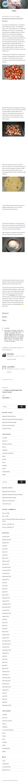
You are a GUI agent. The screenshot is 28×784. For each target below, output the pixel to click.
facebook (12, 295)
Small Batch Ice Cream (11, 338)
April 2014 (5, 592)
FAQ (8, 513)
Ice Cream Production (7, 453)
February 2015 (6, 561)
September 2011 (6, 687)
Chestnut (20, 330)
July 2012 (4, 656)
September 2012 (6, 650)
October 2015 (5, 536)
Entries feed (5, 764)
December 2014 (6, 567)
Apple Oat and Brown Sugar (9, 422)
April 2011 (4, 702)
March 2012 (5, 668)
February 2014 (6, 598)
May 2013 (4, 625)
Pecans (4, 459)
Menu (14, 10)
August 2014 (5, 579)
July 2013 (4, 619)
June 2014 (5, 585)
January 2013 (5, 638)
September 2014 (6, 576)
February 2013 (6, 634)
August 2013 (5, 616)
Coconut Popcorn (6, 428)
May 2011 (4, 699)
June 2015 (5, 549)
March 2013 (5, 631)
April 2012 (4, 665)
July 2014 (4, 582)
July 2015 (4, 545)
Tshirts (4, 468)
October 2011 (5, 683)
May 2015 (4, 552)
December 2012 (6, 641)
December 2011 (6, 677)
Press (3, 462)
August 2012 (5, 653)
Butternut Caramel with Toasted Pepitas (12, 419)
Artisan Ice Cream (10, 330)
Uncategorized (6, 471)
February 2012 (6, 671)
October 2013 (5, 610)
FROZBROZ (15, 3)
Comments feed (6, 767)
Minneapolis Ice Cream (16, 335)
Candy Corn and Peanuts (8, 425)
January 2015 (5, 564)
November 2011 (6, 680)
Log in (3, 760)
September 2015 (6, 539)
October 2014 (5, 573)
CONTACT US (10, 524)
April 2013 (4, 628)
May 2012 (4, 662)
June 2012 (4, 659)
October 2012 (5, 647)
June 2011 (4, 696)
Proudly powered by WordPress (10, 780)
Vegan (4, 474)
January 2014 (5, 601)
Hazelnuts (4, 450)
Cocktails (4, 438)
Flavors (7, 328)
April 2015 (5, 555)
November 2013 (6, 607)
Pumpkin (4, 465)
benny (18, 16)
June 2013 (4, 622)
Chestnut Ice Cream (10, 331)
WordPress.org (6, 770)
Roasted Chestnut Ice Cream (13, 337)
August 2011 (5, 690)
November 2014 (6, 570)
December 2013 (6, 604)
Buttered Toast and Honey (9, 416)
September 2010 (6, 705)
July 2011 (4, 693)
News (3, 456)
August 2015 (5, 542)
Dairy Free (4, 441)
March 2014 (5, 595)
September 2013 (6, 613)
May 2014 (4, 588)
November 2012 (6, 644)
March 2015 (5, 558)
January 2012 (5, 674)
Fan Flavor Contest (7, 444)
